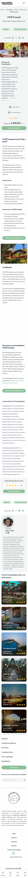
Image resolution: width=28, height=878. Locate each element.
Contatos (14, 842)
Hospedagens (9, 9)
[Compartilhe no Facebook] (13, 38)
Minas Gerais (23, 9)
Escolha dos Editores (9, 743)
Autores (14, 837)
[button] (24, 3)
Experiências (6, 761)
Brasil (16, 9)
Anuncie (14, 846)
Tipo (10, 875)
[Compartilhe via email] (19, 38)
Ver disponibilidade (14, 128)
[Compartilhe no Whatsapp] (16, 38)
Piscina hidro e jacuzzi (20, 29)
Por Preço (5, 748)
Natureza (6, 29)
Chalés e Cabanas (12, 21)
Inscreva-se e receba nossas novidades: (14, 774)
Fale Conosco (14, 767)
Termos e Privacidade (14, 850)
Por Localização (7, 757)
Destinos (5, 739)
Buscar (17, 875)
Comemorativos (7, 752)
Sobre (14, 833)
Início (2, 9)
